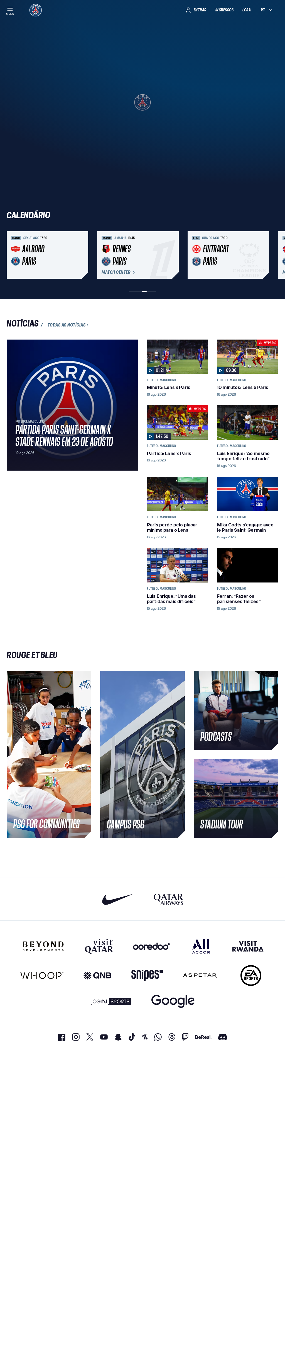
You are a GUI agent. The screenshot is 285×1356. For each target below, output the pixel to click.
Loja (246, 10)
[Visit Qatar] (99, 946)
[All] (201, 946)
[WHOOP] (41, 975)
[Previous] (13, 255)
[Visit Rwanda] (248, 946)
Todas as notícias (67, 325)
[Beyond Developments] (43, 946)
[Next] (271, 255)
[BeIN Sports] (111, 1001)
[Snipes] (147, 975)
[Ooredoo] (151, 946)
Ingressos (224, 10)
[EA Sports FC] (251, 975)
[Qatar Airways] (168, 899)
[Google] (173, 1001)
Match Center (116, 272)
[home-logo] (35, 10)
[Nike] (118, 899)
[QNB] (97, 975)
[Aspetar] (200, 975)
